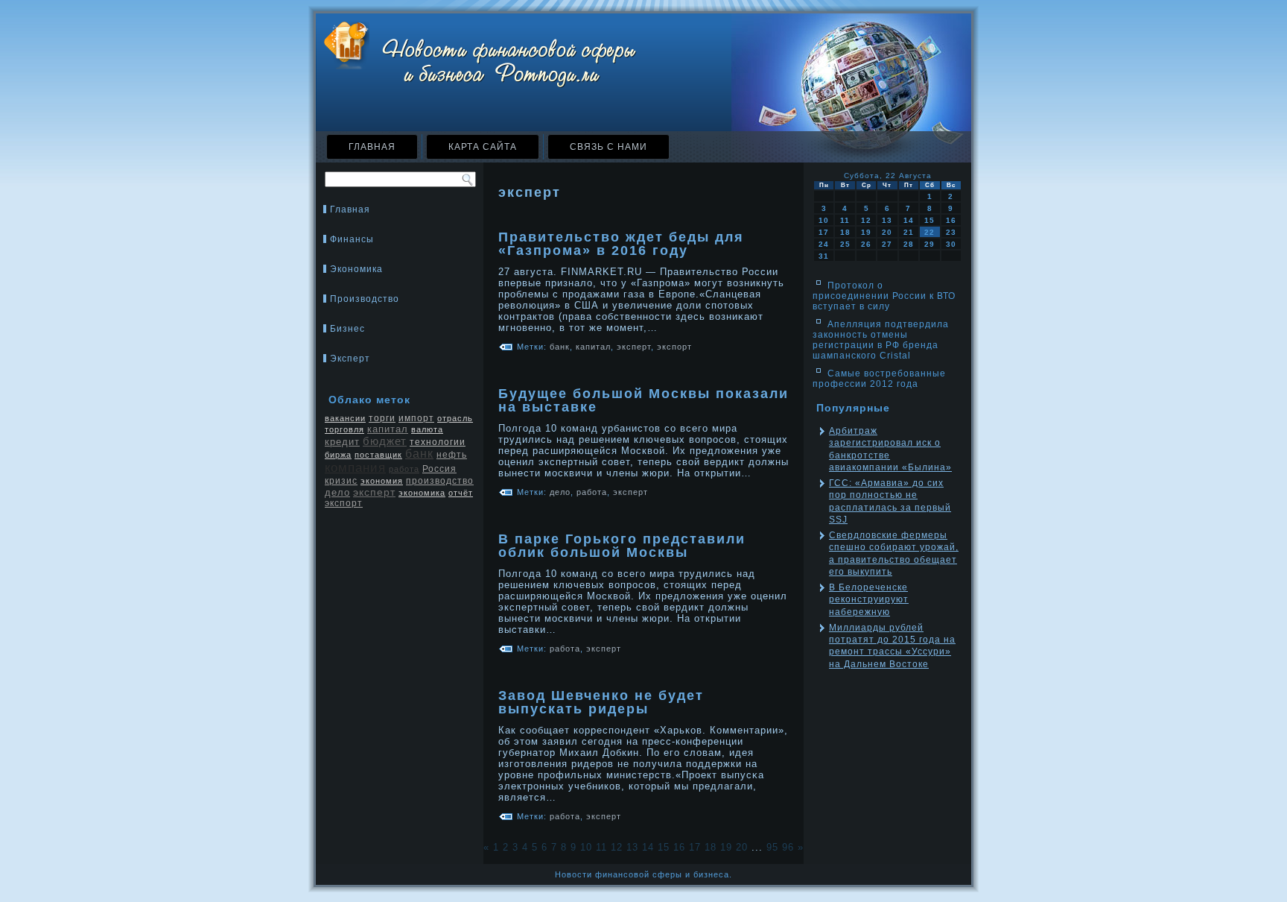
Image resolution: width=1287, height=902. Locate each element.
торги (382, 418)
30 (951, 244)
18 (845, 232)
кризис (341, 481)
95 (772, 847)
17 (695, 847)
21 (908, 232)
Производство (364, 299)
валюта (427, 429)
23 (951, 232)
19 (726, 847)
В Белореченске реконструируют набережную (869, 599)
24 (824, 244)
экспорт (344, 503)
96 (788, 847)
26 (866, 244)
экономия (381, 480)
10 (586, 847)
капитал (387, 429)
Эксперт (350, 358)
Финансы (352, 239)
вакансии (345, 418)
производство (440, 481)
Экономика (356, 269)
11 (601, 847)
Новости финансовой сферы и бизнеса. (643, 874)
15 (664, 847)
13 (632, 847)
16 (679, 847)
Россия (439, 469)
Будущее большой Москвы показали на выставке (643, 400)
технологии (437, 442)
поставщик (378, 454)
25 (845, 244)
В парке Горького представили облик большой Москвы (622, 546)
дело (337, 492)
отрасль (455, 418)
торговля (344, 429)
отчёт (460, 492)
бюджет (385, 441)
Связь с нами (608, 147)
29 (929, 244)
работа (404, 468)
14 (648, 847)
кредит (342, 441)
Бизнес (347, 329)
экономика (421, 492)
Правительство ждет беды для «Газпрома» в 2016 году (621, 244)
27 (887, 244)
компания (355, 468)
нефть (451, 455)
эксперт (374, 492)
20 (742, 847)
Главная (372, 147)
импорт (416, 418)
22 (929, 232)
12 (617, 847)
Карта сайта (482, 147)
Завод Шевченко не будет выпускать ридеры (601, 702)
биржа (338, 454)
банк (419, 453)
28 (908, 244)
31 (824, 256)
